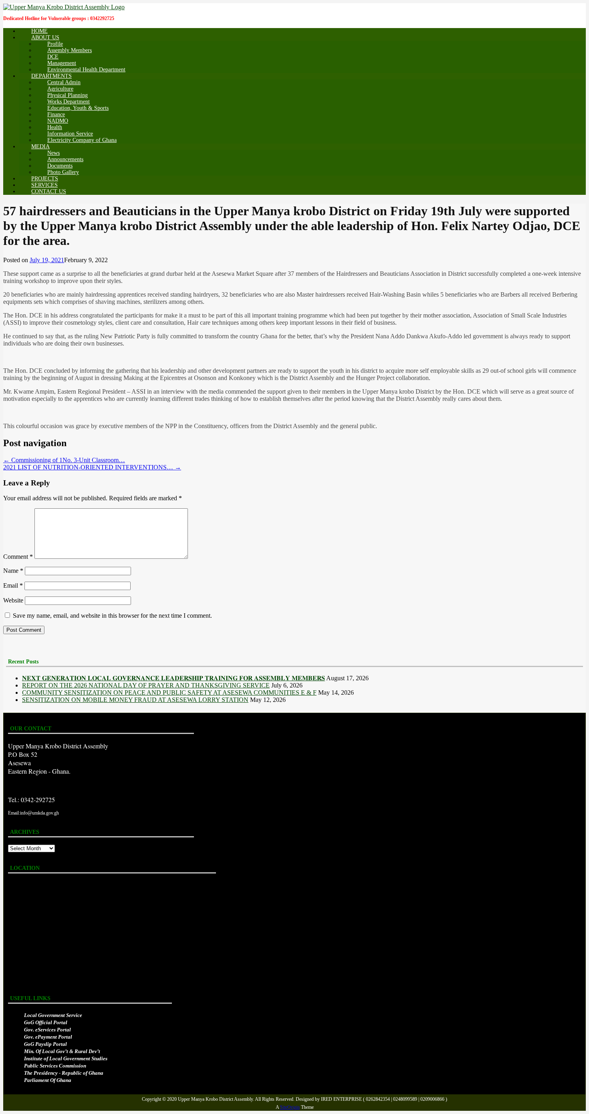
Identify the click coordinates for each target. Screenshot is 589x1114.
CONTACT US (48, 191)
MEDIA (40, 147)
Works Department (68, 102)
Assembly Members (69, 50)
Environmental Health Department (86, 70)
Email (13, 585)
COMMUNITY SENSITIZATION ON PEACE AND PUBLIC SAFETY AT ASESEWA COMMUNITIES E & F (169, 692)
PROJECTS (44, 179)
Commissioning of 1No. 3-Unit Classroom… (64, 460)
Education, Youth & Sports (78, 108)
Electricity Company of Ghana (82, 140)
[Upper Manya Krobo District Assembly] (64, 6)
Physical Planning (67, 95)
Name (13, 570)
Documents (60, 166)
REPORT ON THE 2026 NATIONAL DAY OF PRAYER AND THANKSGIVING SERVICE (146, 685)
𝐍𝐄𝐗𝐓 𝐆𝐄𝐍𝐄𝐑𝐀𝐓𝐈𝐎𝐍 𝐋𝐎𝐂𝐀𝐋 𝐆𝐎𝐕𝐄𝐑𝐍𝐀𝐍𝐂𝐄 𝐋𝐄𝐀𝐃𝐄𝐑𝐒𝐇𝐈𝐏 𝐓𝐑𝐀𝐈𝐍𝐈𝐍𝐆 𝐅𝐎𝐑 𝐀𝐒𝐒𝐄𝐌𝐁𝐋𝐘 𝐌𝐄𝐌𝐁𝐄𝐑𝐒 (173, 678)
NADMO (57, 121)
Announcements (65, 159)
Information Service (70, 134)
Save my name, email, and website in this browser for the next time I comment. (112, 615)
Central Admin (64, 82)
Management (61, 63)
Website (13, 600)
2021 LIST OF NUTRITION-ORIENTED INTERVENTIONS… (92, 467)
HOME (39, 31)
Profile (55, 44)
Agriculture (60, 89)
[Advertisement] (149, 357)
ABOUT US (45, 37)
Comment (18, 556)
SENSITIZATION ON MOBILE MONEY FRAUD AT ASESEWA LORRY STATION (135, 699)
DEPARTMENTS (51, 76)
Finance (56, 114)
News (53, 153)
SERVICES (44, 185)
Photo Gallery (63, 172)
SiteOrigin (290, 1107)
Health (54, 127)
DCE (52, 57)
